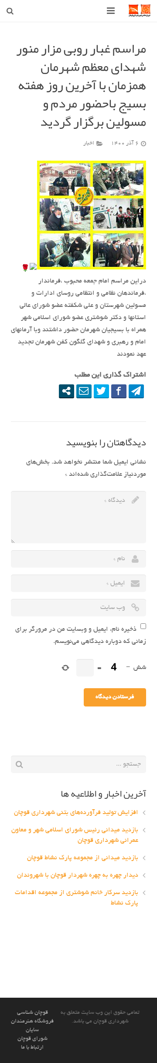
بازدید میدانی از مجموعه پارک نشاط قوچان (82, 857)
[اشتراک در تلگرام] (136, 390)
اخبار (88, 143)
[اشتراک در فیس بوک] (118, 390)
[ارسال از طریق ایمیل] (84, 390)
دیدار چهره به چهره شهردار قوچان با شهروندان (77, 875)
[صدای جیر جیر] (101, 390)
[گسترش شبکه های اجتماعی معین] (66, 390)
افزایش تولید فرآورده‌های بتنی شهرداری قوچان (76, 812)
